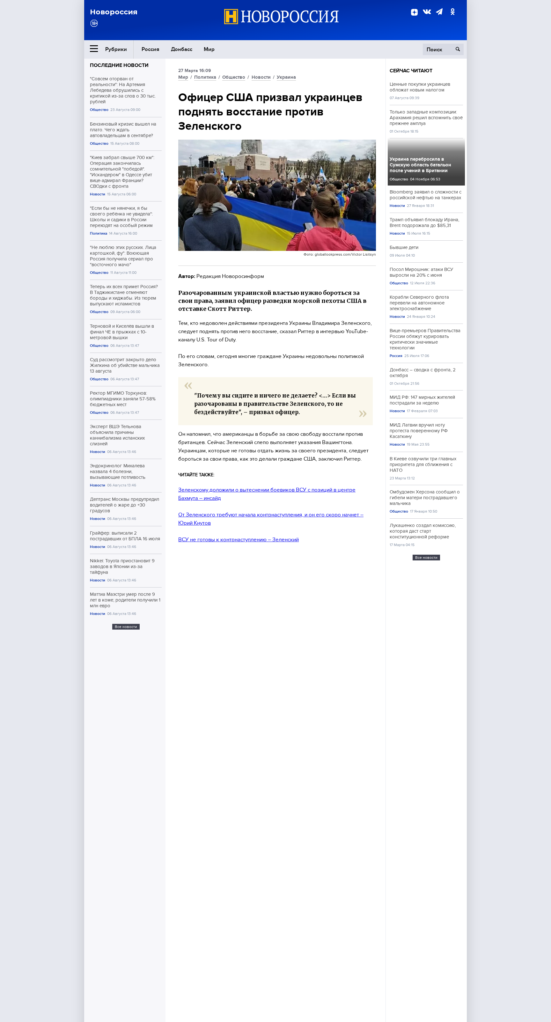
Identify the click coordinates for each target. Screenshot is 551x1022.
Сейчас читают (411, 71)
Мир (209, 49)
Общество (99, 110)
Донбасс (181, 49)
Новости (97, 194)
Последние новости (119, 65)
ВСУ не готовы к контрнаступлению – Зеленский (238, 540)
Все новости (126, 626)
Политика (98, 233)
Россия (150, 49)
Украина (286, 77)
